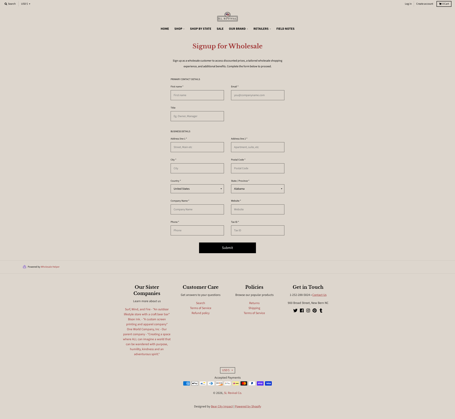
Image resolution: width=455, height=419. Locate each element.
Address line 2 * (239, 139)
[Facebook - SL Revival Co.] (302, 310)
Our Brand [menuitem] (237, 29)
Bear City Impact (222, 406)
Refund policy (201, 313)
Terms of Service (200, 308)
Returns (254, 303)
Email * (235, 86)
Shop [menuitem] (178, 29)
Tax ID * (235, 222)
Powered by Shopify (248, 406)
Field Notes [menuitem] (285, 29)
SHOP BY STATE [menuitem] (200, 29)
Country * (176, 181)
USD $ (24, 4)
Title (173, 108)
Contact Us (319, 295)
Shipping (254, 308)
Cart (445, 4)
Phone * (175, 222)
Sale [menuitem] (220, 29)
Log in (408, 4)
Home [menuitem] (165, 29)
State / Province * (240, 181)
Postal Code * (238, 160)
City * (173, 160)
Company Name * (180, 201)
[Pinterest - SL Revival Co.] (314, 310)
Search (200, 303)
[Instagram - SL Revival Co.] (308, 310)
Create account (424, 4)
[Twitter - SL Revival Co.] (295, 310)
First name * (177, 86)
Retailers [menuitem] (261, 29)
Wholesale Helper (50, 267)
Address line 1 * (179, 139)
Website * (236, 201)
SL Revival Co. (233, 393)
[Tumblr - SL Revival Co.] (321, 310)
